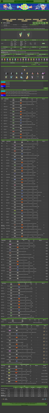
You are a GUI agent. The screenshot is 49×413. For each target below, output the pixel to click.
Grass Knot (7, 214)
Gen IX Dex (5, 24)
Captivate (2, 242)
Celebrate (2, 321)
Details (46, 88)
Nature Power (8, 231)
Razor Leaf (5, 112)
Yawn (2, 279)
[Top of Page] (46, 403)
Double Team (8, 177)
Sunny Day (7, 151)
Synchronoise (3, 270)
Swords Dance (6, 126)
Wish (1, 276)
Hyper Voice (2, 296)
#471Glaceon (43, 399)
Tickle (2, 273)
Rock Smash (8, 225)
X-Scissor (7, 211)
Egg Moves (44, 23)
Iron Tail (2, 299)
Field (39, 64)
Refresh (2, 341)
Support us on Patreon (24, 405)
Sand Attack (5, 109)
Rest (6, 185)
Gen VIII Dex (15, 24)
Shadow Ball (8, 174)
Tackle (4, 103)
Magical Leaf (5, 120)
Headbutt (2, 382)
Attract (7, 188)
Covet (2, 285)
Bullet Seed (2, 370)
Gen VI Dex (34, 24)
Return (7, 168)
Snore (2, 310)
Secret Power (8, 228)
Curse (2, 250)
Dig (6, 171)
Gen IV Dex (5, 25)
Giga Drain (5, 123)
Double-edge (3, 358)
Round (7, 191)
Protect (7, 157)
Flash (7, 205)
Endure (2, 256)
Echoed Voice (8, 194)
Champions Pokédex (24, 26)
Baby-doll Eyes (3, 331)
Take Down (2, 348)
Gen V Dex (43, 24)
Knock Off (2, 302)
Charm (2, 351)
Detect (2, 253)
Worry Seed (2, 316)
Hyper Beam (8, 154)
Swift (1, 376)
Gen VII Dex (24, 24)
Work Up (2, 367)
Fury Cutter (2, 373)
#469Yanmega (6, 399)
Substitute (7, 222)
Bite (1, 338)
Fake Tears (2, 259)
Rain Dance (7, 160)
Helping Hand (5, 106)
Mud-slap (2, 379)
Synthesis (5, 129)
